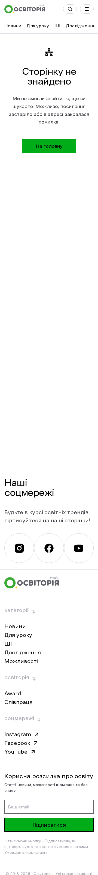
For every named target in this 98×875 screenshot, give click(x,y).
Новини (12, 25)
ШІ (57, 25)
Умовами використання (26, 852)
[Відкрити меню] (87, 9)
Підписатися (49, 825)
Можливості (21, 661)
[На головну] (24, 9)
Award (12, 693)
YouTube (15, 751)
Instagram (17, 734)
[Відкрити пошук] (70, 9)
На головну (49, 146)
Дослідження (80, 25)
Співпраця (18, 702)
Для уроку (38, 25)
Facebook (17, 743)
